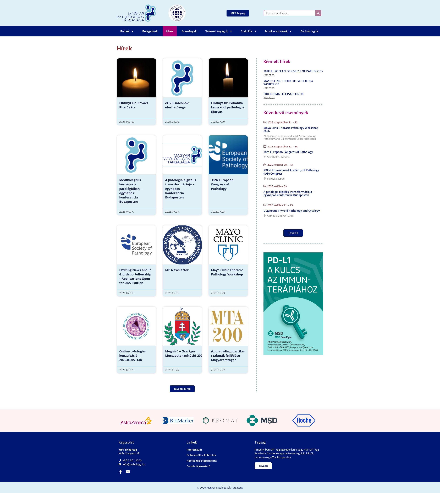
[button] (182, 388)
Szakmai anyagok (216, 31)
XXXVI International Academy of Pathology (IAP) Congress (291, 171)
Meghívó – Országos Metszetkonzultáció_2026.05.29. (189, 353)
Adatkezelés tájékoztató (202, 460)
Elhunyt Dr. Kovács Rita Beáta (133, 105)
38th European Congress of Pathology (222, 184)
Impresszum (194, 449)
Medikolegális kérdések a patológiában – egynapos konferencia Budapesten (130, 191)
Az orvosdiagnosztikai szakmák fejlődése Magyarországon (228, 355)
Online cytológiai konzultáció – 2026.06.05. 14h (132, 355)
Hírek (169, 31)
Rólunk (124, 31)
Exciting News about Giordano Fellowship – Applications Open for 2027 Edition (135, 276)
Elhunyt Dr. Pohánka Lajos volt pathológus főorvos (227, 107)
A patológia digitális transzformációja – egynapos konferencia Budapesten (288, 193)
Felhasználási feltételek (201, 455)
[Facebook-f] (121, 472)
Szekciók (246, 31)
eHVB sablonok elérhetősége (177, 105)
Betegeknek (150, 31)
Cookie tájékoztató (198, 466)
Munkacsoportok (276, 31)
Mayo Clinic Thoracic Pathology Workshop (227, 272)
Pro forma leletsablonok (283, 94)
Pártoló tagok (309, 31)
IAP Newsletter (177, 270)
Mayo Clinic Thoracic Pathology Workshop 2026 (290, 129)
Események (189, 31)
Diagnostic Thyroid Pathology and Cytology (291, 211)
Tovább (293, 233)
